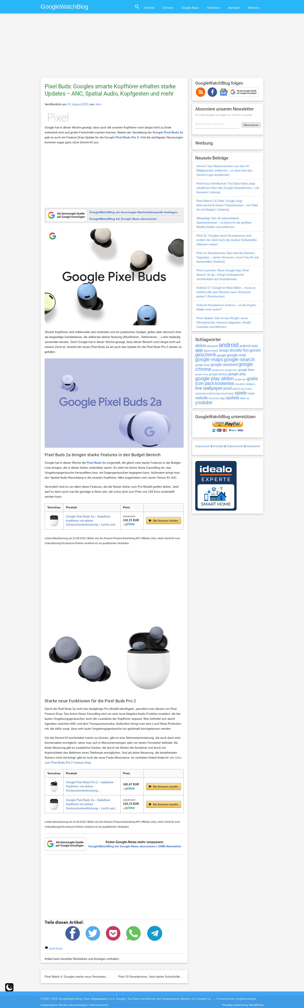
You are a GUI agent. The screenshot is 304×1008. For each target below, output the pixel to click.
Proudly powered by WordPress (242, 1005)
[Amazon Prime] (128, 524)
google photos (218, 374)
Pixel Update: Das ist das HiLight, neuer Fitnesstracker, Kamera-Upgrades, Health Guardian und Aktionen (223, 322)
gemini (254, 350)
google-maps (209, 359)
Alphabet (233, 7)
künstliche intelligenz (245, 384)
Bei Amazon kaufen (165, 520)
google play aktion (214, 378)
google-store (202, 364)
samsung (200, 393)
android (229, 344)
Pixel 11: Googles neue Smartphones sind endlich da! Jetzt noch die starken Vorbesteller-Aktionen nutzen (227, 240)
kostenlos (224, 383)
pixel (227, 388)
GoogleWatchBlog (64, 6)
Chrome (168, 7)
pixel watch (246, 389)
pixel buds (55, 948)
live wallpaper (209, 388)
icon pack (204, 383)
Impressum (202, 446)
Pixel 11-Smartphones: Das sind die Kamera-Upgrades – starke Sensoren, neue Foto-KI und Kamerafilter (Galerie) (227, 257)
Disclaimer (253, 446)
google (221, 355)
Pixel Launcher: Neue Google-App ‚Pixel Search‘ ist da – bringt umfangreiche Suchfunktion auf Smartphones (222, 275)
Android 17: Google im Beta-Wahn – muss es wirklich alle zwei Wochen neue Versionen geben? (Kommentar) (225, 292)
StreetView (213, 398)
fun (246, 350)
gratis (252, 378)
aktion (200, 345)
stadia (251, 393)
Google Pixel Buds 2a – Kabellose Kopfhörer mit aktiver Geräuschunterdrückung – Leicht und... (91, 520)
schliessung (213, 393)
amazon (212, 346)
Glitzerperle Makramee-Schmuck (130, 1005)
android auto (248, 346)
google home (201, 374)
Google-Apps (190, 7)
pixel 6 (236, 388)
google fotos (246, 369)
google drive (231, 370)
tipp (222, 398)
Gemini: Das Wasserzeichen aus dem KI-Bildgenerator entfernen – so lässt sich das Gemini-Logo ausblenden (224, 170)
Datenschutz (235, 446)
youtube (203, 402)
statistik (201, 398)
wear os (244, 398)
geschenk (205, 354)
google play (237, 374)
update (232, 397)
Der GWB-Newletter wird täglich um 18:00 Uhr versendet (223, 115)
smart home (227, 393)
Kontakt (218, 446)
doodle (236, 350)
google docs (218, 370)
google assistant (224, 365)
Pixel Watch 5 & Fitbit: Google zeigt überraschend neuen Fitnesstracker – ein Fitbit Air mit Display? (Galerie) (227, 205)
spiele (241, 392)
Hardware (213, 7)
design (224, 350)
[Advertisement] (152, 47)
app (199, 350)
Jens (98, 104)
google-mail (236, 355)
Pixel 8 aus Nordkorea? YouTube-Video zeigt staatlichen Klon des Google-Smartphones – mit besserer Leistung (227, 188)
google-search (239, 359)
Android (149, 7)
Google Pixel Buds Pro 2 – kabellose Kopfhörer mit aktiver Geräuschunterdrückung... (90, 786)
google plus (240, 379)
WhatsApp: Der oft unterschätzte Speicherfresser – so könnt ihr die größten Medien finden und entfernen (224, 223)
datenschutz (210, 350)
